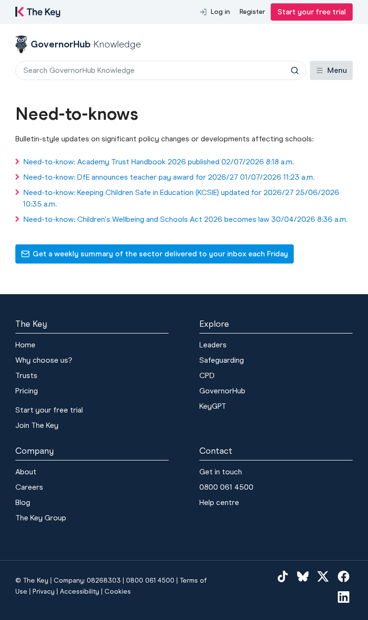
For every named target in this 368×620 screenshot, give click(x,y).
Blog (22, 502)
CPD (207, 375)
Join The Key (36, 425)
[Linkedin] (343, 597)
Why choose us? (43, 360)
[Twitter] (323, 576)
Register (252, 12)
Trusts (26, 375)
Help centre (219, 502)
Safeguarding (221, 360)
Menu (337, 70)
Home (25, 344)
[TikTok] (283, 576)
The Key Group (40, 517)
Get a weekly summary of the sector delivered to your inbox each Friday (154, 256)
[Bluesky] (303, 576)
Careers (29, 487)
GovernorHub (222, 390)
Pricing (26, 390)
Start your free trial (311, 11)
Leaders (213, 344)
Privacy (44, 591)
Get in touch (220, 471)
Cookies (117, 591)
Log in (220, 12)
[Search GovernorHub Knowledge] (294, 70)
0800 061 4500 (226, 487)
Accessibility (79, 591)
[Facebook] (343, 576)
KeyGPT (212, 406)
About (25, 471)
